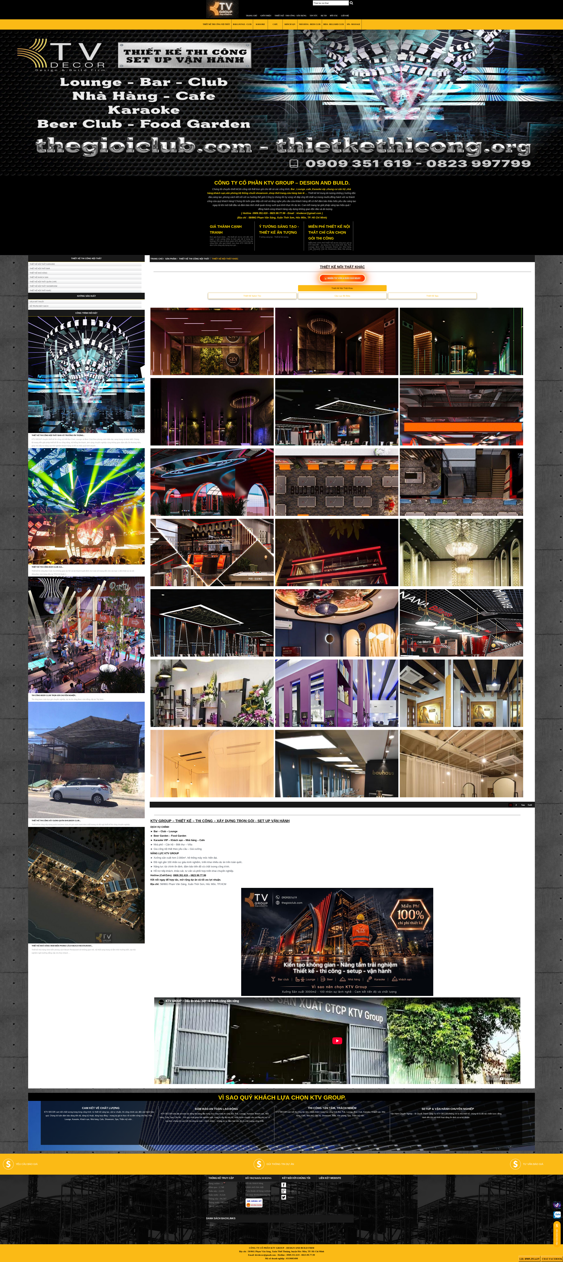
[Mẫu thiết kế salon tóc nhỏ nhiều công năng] (461, 721)
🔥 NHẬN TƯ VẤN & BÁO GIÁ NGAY (342, 278)
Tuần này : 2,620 (216, 1191)
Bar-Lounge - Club (242, 24)
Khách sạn (290, 24)
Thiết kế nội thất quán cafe (43, 282)
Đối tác (334, 16)
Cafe (275, 24)
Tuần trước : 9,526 (216, 1195)
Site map (209, 1225)
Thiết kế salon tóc (252, 296)
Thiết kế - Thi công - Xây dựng (290, 16)
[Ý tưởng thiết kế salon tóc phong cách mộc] (212, 791)
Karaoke (260, 24)
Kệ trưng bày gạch (39, 306)
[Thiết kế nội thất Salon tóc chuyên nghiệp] (461, 580)
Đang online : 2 (215, 1183)
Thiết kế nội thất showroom (43, 286)
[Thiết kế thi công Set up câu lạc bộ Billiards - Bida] (461, 439)
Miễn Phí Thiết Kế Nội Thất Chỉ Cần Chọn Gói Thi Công (329, 232)
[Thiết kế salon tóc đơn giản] (336, 791)
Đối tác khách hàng (254, 1183)
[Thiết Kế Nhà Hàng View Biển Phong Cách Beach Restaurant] (86, 943)
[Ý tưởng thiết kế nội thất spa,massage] (336, 369)
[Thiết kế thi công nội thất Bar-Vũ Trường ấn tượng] (86, 432)
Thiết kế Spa (432, 296)
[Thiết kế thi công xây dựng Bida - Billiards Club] (212, 510)
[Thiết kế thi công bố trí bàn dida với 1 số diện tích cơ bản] (212, 650)
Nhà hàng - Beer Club (309, 24)
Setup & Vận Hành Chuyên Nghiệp (448, 1108)
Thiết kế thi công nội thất (216, 24)
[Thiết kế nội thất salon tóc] (336, 721)
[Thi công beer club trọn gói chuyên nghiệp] (86, 692)
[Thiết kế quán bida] (461, 650)
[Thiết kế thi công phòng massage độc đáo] (336, 650)
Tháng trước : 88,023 (218, 1202)
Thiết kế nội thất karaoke (42, 264)
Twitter (291, 1197)
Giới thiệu (265, 16)
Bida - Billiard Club (333, 24)
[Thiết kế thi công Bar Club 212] (86, 564)
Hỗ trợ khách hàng (258, 1178)
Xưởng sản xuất (86, 296)
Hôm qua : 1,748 (216, 1187)
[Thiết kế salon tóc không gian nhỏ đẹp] (461, 791)
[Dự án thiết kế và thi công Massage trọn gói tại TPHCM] (212, 439)
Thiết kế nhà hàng (38, 273)
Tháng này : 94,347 (217, 1199)
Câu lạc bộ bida (342, 296)
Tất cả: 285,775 (215, 1206)
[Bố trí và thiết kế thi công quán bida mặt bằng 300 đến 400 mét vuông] (336, 510)
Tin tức (314, 16)
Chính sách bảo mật (254, 1187)
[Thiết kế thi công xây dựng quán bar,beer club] (86, 818)
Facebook (292, 1185)
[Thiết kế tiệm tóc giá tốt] (212, 721)
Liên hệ (345, 16)
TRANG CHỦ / (157, 259)
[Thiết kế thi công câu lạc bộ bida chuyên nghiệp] (336, 580)
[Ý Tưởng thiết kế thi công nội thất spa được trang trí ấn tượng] (461, 369)
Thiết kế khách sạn (39, 277)
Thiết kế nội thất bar (40, 269)
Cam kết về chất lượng (100, 1108)
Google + (292, 1191)
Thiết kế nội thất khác (40, 291)
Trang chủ (251, 16)
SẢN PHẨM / (171, 259)
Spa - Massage (353, 24)
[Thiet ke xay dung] (224, 9)
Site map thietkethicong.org (258, 1195)
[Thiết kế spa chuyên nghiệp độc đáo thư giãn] (212, 369)
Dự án (324, 16)
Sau (523, 805)
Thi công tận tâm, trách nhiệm (332, 1108)
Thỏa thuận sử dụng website (258, 1191)
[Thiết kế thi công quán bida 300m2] (336, 439)
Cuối (530, 805)
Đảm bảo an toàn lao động (216, 1108)
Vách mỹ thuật (37, 302)
